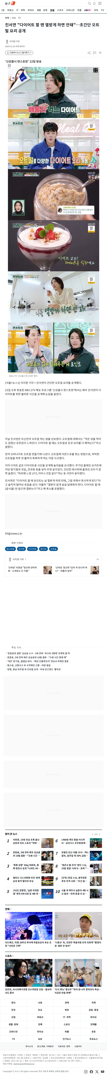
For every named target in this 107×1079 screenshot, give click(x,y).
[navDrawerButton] (100, 3)
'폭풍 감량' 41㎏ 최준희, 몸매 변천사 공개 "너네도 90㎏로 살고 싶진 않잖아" (26, 868)
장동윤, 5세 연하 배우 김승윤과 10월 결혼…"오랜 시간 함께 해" (37, 657)
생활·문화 (13, 1024)
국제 (94, 1002)
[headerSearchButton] (89, 3)
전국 (13, 1010)
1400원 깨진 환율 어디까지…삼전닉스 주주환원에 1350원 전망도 (73, 843)
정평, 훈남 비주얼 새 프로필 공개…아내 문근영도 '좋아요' (34, 669)
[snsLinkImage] (85, 1071)
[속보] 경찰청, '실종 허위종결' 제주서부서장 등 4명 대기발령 (26, 894)
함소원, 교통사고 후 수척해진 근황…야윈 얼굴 (29, 665)
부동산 (40, 1017)
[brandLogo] (10, 3)
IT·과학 (67, 1017)
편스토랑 (10, 549)
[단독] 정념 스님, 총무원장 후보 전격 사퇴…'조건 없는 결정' (74, 881)
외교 (40, 1010)
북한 (67, 1010)
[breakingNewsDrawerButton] (94, 3)
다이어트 (32, 549)
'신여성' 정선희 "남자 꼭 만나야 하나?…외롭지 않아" (71, 569)
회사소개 (29, 1046)
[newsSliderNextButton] (99, 834)
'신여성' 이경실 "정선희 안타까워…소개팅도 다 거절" (22, 569)
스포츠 (8, 956)
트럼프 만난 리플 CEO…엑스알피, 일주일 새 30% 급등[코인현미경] (75, 856)
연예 (7, 18)
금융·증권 (93, 1010)
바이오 (93, 1017)
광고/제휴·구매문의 (45, 1046)
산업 (13, 1017)
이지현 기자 (14, 41)
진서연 (21, 549)
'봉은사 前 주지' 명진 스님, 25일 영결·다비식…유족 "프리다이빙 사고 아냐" (75, 868)
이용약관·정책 (64, 1046)
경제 (67, 1002)
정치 (13, 1002)
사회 (40, 1002)
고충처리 (78, 1046)
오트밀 (53, 549)
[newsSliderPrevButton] (92, 834)
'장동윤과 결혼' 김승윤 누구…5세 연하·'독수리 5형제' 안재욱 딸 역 (38, 653)
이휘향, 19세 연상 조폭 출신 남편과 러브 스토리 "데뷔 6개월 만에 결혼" (26, 843)
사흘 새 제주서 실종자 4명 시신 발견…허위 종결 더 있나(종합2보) (74, 894)
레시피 (43, 549)
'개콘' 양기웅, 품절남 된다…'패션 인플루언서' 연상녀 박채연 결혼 (38, 661)
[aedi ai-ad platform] (24, 68)
